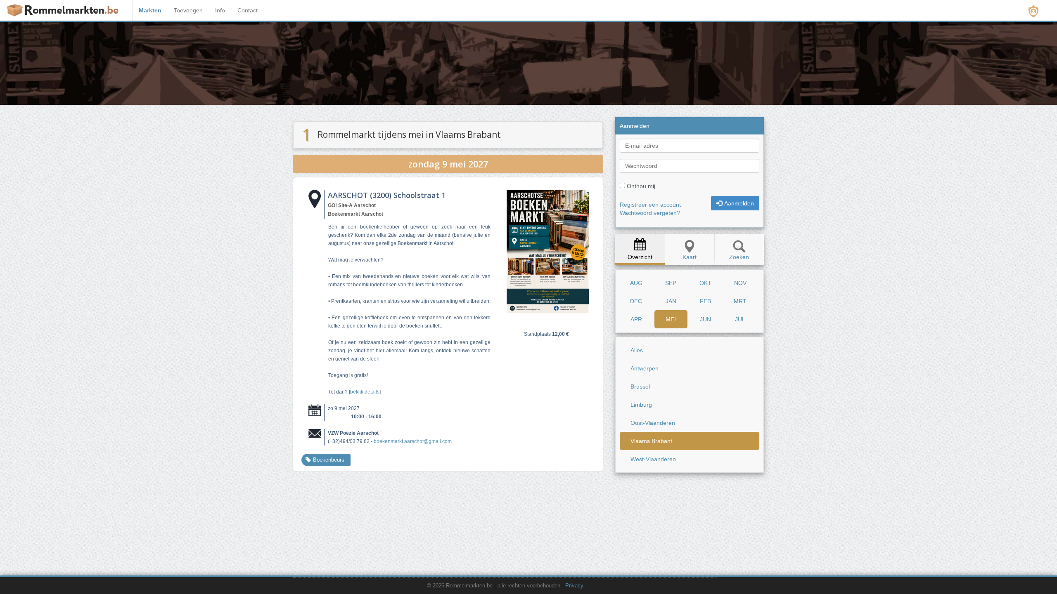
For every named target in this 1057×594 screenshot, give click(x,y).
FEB (705, 301)
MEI (671, 319)
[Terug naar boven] (759, 567)
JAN (671, 301)
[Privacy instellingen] (1033, 11)
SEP (670, 283)
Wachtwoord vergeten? (650, 213)
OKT (705, 283)
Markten (150, 10)
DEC (636, 301)
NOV (740, 283)
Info (220, 10)
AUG (636, 283)
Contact (247, 10)
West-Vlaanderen (653, 459)
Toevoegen (188, 10)
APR (636, 319)
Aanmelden (739, 203)
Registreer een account (650, 204)
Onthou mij (641, 186)
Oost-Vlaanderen (652, 423)
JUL (740, 319)
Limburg (641, 404)
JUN (705, 319)
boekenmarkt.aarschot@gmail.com (413, 441)
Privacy (574, 586)
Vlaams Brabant (651, 441)
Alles (636, 350)
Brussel (640, 386)
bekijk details (364, 392)
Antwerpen (644, 368)
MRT (740, 301)
